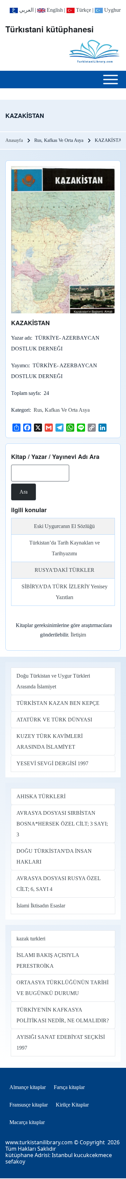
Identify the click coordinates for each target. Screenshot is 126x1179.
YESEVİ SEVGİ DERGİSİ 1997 (52, 763)
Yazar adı (21, 338)
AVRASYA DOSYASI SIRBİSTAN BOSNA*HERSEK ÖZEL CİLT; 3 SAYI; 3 (62, 823)
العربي (26, 10)
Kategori (20, 410)
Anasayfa (14, 140)
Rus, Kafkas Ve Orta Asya (62, 410)
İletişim (78, 635)
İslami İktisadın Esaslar (40, 905)
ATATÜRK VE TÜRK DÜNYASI (54, 719)
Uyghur (112, 10)
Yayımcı (20, 365)
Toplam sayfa (25, 393)
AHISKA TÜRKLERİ (41, 796)
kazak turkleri (30, 938)
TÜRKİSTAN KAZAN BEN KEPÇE (57, 703)
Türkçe (83, 10)
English (54, 10)
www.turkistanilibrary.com (39, 1142)
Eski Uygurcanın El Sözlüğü (64, 526)
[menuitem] (27, 1087)
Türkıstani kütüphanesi (49, 29)
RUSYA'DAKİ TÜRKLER (64, 570)
